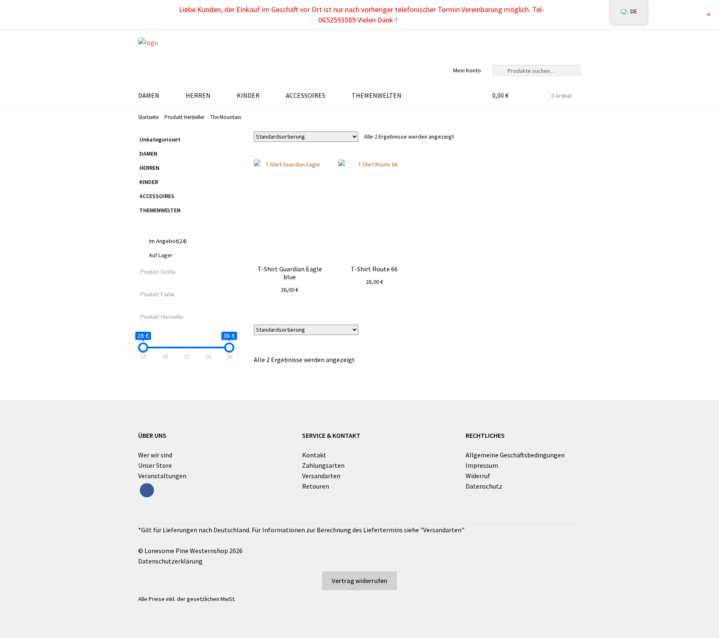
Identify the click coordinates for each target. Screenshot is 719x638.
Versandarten (321, 476)
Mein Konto (467, 70)
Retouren (315, 486)
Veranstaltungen (162, 476)
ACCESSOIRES (305, 95)
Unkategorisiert (160, 139)
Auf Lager (161, 255)
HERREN (198, 95)
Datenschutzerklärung (170, 561)
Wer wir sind (155, 455)
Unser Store (155, 465)
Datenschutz (484, 486)
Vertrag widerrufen (359, 580)
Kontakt (314, 455)
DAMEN (148, 95)
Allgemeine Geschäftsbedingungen (515, 455)
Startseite (148, 117)
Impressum (482, 465)
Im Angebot (168, 241)
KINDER (248, 95)
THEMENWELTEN (377, 95)
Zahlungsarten (323, 465)
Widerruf (478, 476)
